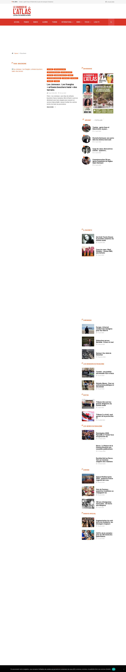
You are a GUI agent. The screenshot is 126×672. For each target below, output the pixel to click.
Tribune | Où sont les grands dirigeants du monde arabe (104, 403)
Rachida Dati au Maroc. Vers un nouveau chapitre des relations (104, 460)
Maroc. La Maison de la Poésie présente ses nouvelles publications (104, 447)
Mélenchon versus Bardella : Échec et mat (105, 341)
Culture (50, 75)
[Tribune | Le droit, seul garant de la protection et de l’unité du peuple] (88, 416)
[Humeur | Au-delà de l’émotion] (88, 354)
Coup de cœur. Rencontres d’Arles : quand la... (103, 149)
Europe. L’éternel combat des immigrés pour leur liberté (104, 328)
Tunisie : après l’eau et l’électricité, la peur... (101, 128)
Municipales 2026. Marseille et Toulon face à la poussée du (105, 434)
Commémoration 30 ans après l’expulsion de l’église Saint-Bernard (103, 161)
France (26, 22)
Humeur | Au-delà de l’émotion (103, 354)
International (67, 22)
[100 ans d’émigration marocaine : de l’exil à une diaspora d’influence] (88, 504)
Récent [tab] (88, 120)
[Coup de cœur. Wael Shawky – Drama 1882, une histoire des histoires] (88, 251)
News (78, 22)
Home (16, 53)
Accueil (16, 22)
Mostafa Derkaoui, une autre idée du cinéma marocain (39, 1)
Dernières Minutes (60, 75)
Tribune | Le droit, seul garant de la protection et (104, 416)
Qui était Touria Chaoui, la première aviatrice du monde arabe (105, 238)
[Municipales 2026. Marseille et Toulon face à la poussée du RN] (88, 435)
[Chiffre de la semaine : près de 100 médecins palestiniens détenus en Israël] (88, 535)
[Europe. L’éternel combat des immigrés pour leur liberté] (88, 329)
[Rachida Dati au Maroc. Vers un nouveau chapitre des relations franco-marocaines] (88, 460)
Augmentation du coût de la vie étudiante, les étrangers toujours (104, 522)
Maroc (35, 22)
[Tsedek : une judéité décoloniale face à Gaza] (88, 373)
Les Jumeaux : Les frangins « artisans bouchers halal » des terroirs (62, 87)
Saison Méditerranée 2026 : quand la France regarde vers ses (104, 478)
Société (50, 81)
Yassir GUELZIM (52, 93)
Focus (87, 22)
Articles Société (66, 72)
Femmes (98, 381)
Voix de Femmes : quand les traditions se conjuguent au (105, 491)
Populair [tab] (98, 120)
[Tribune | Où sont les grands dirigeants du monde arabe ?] (88, 404)
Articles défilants (53, 72)
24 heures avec (100, 456)
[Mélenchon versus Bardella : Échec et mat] (88, 341)
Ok (113, 669)
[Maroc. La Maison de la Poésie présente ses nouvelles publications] (88, 447)
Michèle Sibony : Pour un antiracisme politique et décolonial (105, 385)
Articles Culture (60, 69)
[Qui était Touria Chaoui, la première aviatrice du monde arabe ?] (88, 239)
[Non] (124, 669)
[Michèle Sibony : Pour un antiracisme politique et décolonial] (88, 385)
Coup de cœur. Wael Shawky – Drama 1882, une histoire (104, 251)
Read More (50, 107)
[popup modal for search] (111, 22)
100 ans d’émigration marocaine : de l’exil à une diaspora (104, 503)
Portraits (66, 78)
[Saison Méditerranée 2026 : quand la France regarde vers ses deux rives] (88, 479)
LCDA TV (96, 22)
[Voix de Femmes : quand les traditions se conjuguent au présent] (88, 491)
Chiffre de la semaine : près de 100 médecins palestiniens (104, 534)
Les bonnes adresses (54, 78)
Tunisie (54, 22)
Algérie (45, 22)
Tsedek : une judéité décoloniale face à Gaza (105, 372)
